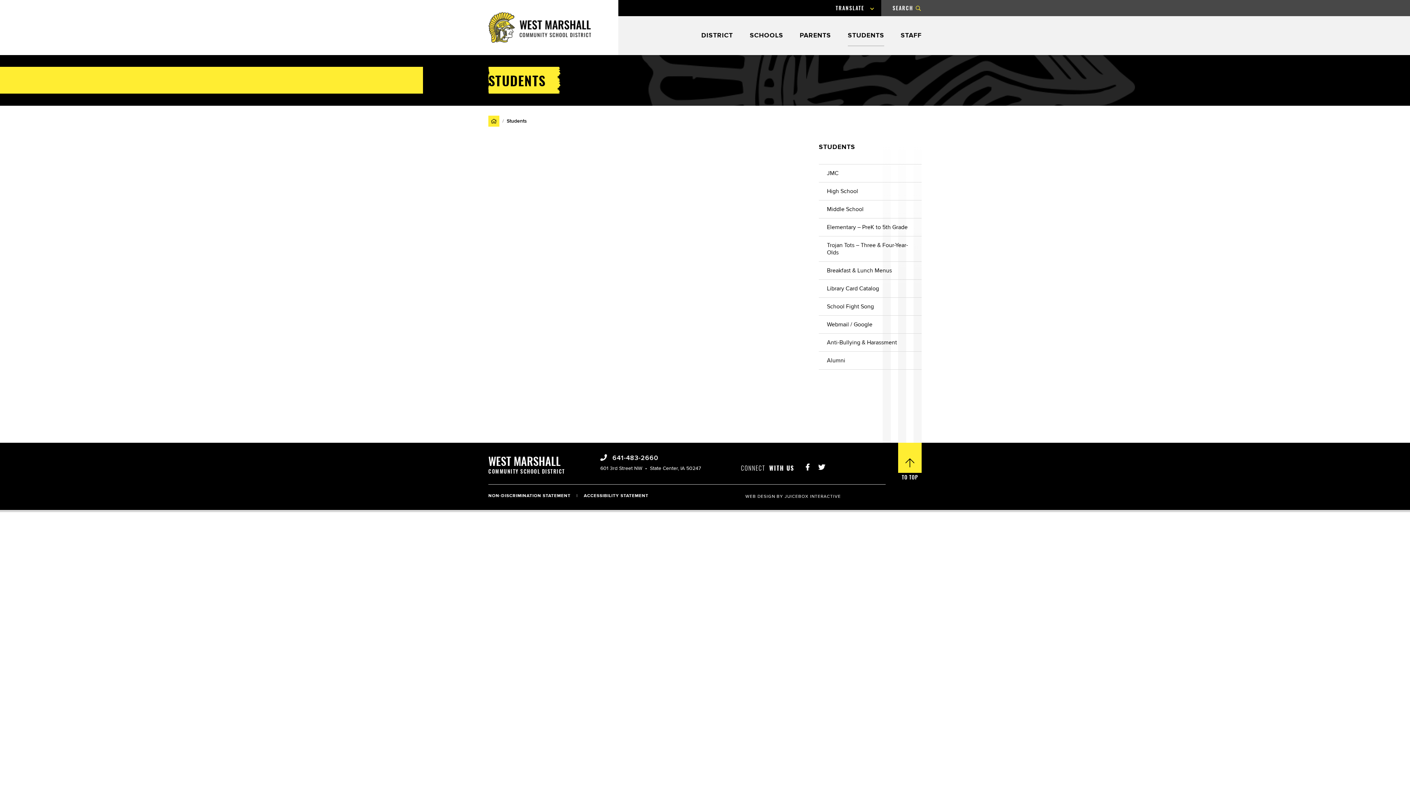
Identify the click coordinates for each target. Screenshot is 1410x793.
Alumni (836, 360)
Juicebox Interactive (813, 496)
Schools (766, 36)
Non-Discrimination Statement (529, 496)
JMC (833, 173)
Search (903, 8)
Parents (815, 36)
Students (866, 36)
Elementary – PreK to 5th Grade (867, 227)
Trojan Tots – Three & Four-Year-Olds (867, 249)
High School (842, 191)
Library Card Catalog (853, 288)
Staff (911, 36)
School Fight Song (850, 306)
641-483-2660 (634, 458)
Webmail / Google (849, 324)
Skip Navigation (20, 5)
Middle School (845, 209)
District (717, 36)
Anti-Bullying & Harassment (862, 342)
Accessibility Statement (616, 496)
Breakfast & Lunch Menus (859, 270)
